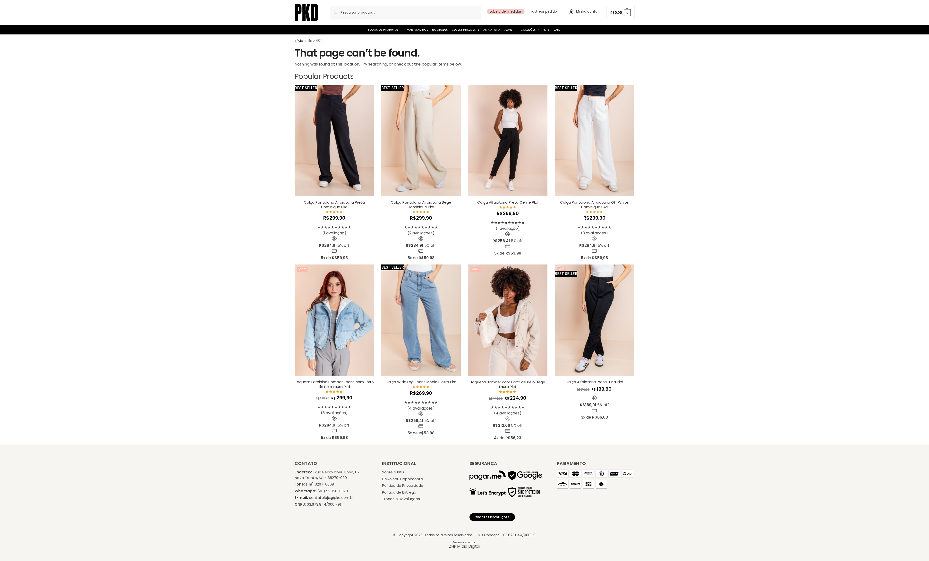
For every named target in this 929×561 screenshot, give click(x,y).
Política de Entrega (399, 492)
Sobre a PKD (393, 472)
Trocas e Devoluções (401, 498)
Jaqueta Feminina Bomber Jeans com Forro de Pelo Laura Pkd (334, 384)
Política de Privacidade (402, 485)
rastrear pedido (544, 11)
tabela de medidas (506, 11)
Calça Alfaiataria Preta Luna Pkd (594, 382)
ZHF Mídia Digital (464, 546)
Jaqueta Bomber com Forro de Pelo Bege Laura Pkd (507, 384)
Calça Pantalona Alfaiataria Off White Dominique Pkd (594, 204)
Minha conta (586, 11)
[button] (620, 12)
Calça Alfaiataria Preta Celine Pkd (507, 202)
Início (299, 40)
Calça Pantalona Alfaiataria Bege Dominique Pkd (421, 204)
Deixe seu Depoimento (402, 478)
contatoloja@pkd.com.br (331, 497)
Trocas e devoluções (492, 517)
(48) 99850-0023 (332, 491)
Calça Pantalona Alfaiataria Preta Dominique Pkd (334, 204)
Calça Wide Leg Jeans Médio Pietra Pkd (420, 382)
